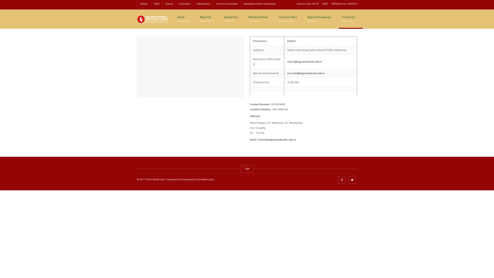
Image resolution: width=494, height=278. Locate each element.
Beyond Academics (319, 19)
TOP (247, 168)
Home (183, 19)
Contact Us (348, 19)
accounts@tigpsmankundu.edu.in (306, 73)
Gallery (144, 3)
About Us (207, 19)
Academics (231, 19)
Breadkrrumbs (206, 179)
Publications (203, 3)
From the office (288, 19)
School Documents (227, 3)
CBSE (157, 3)
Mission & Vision (258, 19)
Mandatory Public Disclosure (260, 3)
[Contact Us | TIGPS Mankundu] (152, 19)
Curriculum (185, 3)
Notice (169, 3)
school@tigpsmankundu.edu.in (304, 61)
